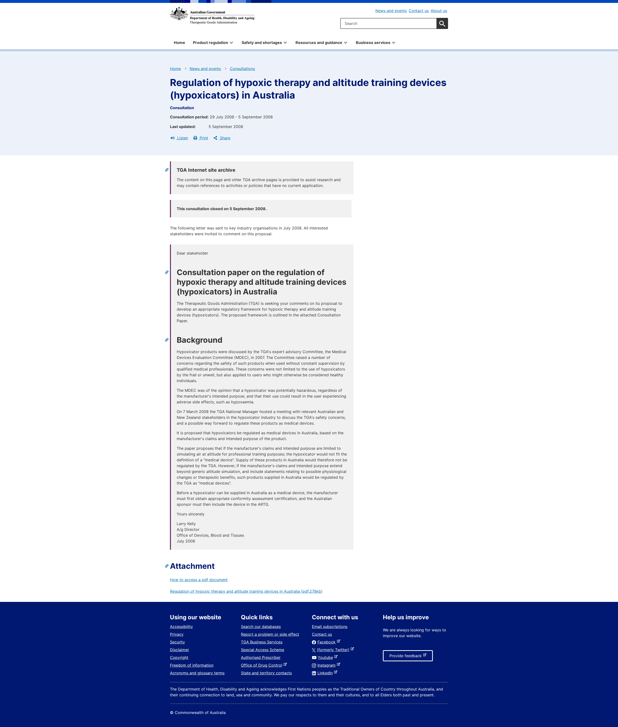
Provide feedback (406, 657)
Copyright (179, 657)
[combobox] (394, 23)
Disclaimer (179, 649)
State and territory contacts (266, 672)
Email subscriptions (329, 626)
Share (224, 137)
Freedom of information (191, 665)
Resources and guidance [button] (318, 42)
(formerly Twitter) (334, 649)
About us (439, 10)
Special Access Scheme (262, 649)
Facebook (327, 642)
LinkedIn (326, 672)
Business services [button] (373, 42)
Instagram (327, 665)
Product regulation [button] (210, 42)
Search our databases (261, 626)
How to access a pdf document (199, 579)
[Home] (212, 15)
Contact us (419, 10)
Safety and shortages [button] (262, 42)
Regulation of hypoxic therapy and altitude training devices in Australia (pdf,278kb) (246, 591)
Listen (182, 137)
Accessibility (181, 626)
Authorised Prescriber (261, 657)
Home (179, 42)
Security (177, 642)
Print (203, 137)
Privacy (176, 634)
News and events (391, 10)
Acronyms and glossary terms (197, 672)
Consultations (242, 68)
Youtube (326, 657)
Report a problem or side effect (270, 634)
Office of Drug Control (262, 665)
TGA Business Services (261, 642)
